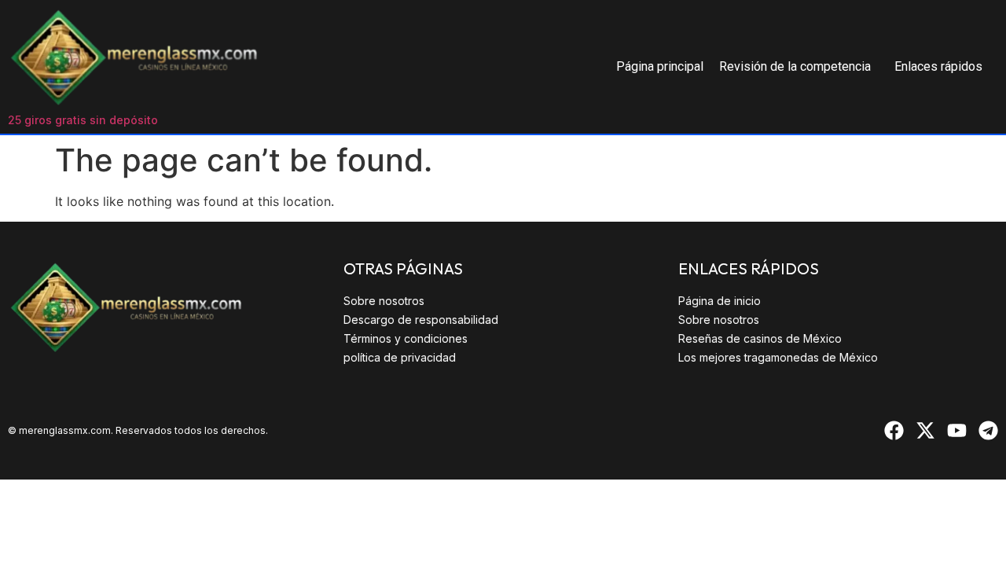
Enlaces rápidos (938, 66)
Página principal (659, 66)
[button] (799, 67)
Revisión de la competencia (795, 66)
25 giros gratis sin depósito (83, 120)
